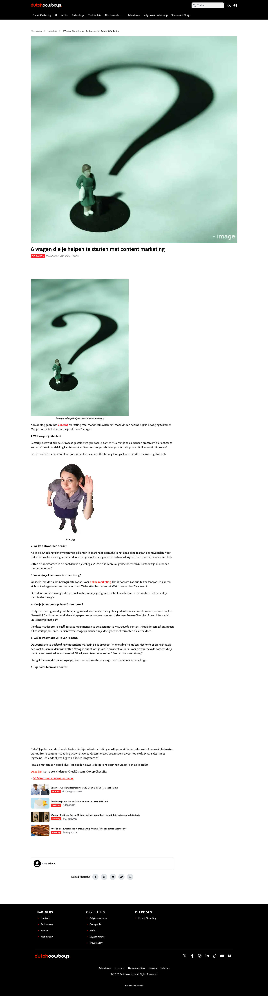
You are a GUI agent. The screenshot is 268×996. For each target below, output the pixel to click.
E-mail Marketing (42, 15)
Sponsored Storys (180, 15)
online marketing (100, 582)
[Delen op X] (104, 877)
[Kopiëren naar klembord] (121, 877)
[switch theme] (229, 5)
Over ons (119, 968)
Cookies (152, 968)
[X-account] (185, 956)
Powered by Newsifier (134, 985)
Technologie (78, 15)
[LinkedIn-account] (207, 956)
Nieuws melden (136, 968)
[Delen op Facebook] (95, 877)
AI (55, 15)
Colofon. (165, 968)
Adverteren (133, 15)
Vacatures (56, 791)
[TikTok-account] (215, 956)
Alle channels (112, 15)
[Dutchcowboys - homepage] (46, 5)
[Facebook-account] (192, 956)
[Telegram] (113, 877)
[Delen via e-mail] (130, 877)
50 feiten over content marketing (53, 778)
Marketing (38, 255)
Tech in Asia (94, 15)
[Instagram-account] (200, 956)
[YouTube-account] (222, 956)
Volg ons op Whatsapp (156, 15)
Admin (76, 255)
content (63, 425)
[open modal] (235, 5)
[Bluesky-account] (229, 956)
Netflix (64, 15)
